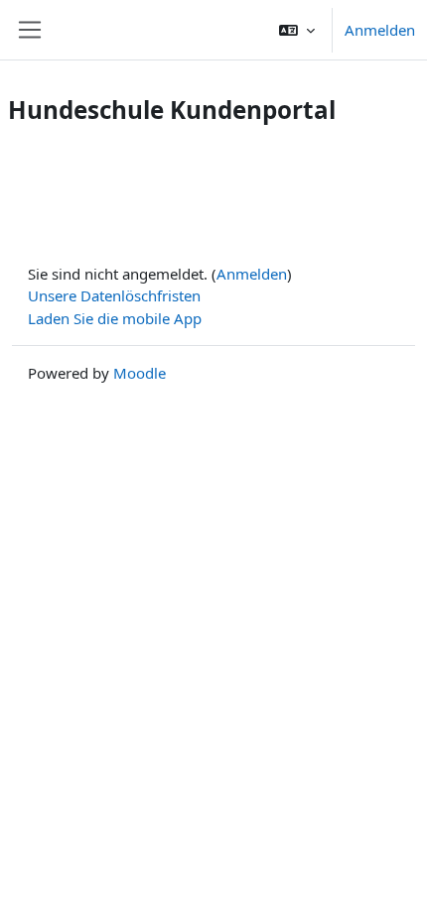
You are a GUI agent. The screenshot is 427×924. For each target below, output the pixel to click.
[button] (297, 29)
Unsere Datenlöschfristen (114, 295)
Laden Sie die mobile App (115, 318)
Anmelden (380, 30)
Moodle (139, 373)
